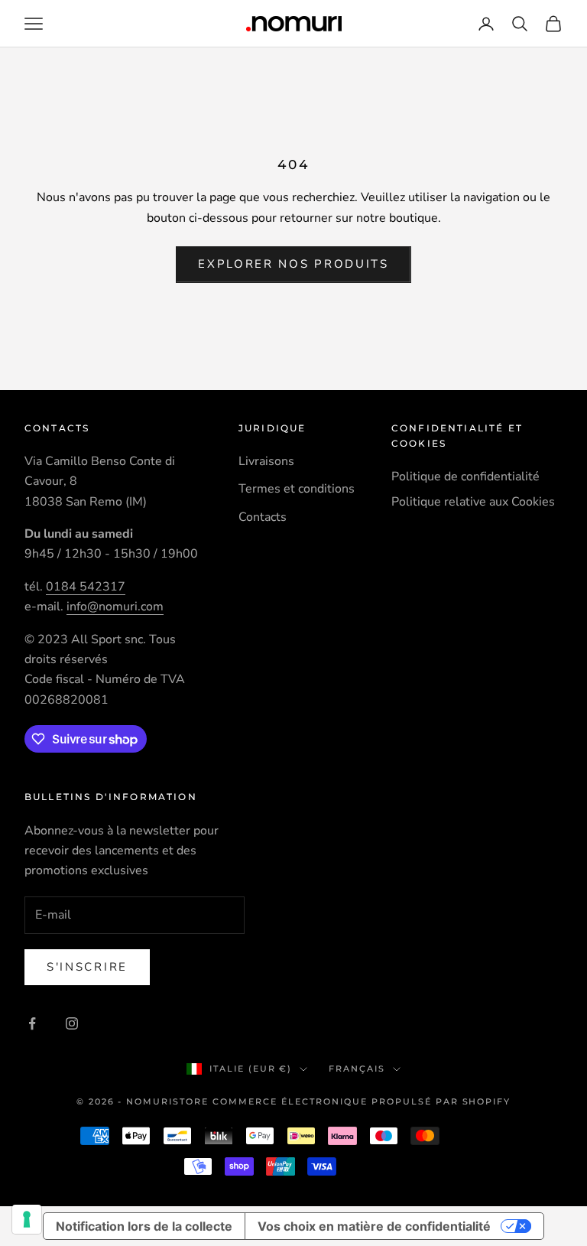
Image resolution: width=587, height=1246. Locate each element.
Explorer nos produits (293, 264)
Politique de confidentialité (465, 476)
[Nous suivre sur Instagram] (71, 1023)
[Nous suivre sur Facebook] (32, 1023)
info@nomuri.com (115, 606)
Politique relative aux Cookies (473, 501)
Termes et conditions (296, 488)
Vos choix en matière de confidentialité (374, 1226)
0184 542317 (85, 586)
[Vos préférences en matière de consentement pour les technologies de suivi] (26, 1219)
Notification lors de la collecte (144, 1226)
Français (357, 1068)
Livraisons (266, 461)
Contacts (262, 517)
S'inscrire (87, 966)
